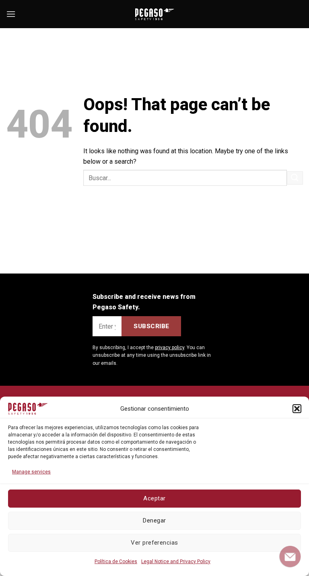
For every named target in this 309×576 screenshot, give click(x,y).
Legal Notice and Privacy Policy (175, 561)
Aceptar (154, 498)
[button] (297, 409)
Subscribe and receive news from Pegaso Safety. (144, 302)
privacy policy (169, 347)
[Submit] (295, 178)
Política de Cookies (116, 561)
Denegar (154, 520)
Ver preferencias (154, 542)
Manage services (31, 472)
